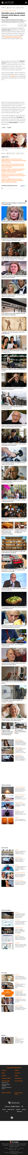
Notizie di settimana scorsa (6, 1088)
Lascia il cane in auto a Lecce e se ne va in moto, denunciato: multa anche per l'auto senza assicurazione (12, 165)
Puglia (9, 127)
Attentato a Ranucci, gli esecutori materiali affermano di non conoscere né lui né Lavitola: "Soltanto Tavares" (12, 170)
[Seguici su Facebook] (12, 1118)
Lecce (3, 127)
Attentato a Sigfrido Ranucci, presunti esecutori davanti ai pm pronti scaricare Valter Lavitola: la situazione (12, 180)
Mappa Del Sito (10, 1109)
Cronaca (4, 1070)
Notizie (16, 1102)
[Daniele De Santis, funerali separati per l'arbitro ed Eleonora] (14, 140)
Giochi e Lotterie (6, 1078)
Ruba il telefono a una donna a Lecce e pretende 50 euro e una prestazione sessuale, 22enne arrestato (13, 160)
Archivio (24, 1109)
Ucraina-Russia (19, 1081)
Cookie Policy (21, 1148)
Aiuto (18, 1149)
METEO (16, 982)
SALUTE (16, 865)
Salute (16, 1075)
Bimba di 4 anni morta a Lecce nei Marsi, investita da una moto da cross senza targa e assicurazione (13, 175)
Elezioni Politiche (6, 1092)
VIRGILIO (6, 1143)
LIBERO (3, 1143)
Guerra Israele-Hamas (19, 1093)
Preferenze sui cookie (12, 1149)
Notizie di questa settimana (6, 1085)
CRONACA (7, 10)
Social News (18, 1078)
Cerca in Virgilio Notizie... (13, 1106)
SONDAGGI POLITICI (19, 927)
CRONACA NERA (13, 10)
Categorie (18, 1109)
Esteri (3, 1073)
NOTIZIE (9, 2)
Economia (17, 1073)
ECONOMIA (17, 920)
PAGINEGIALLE (11, 1143)
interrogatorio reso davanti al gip (13, 37)
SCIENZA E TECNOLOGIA (20, 787)
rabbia (13, 76)
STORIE (16, 849)
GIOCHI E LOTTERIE (19, 990)
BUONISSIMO (11, 1146)
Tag (7, 1111)
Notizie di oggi (5, 1081)
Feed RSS (4, 1109)
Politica (17, 1070)
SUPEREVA (17, 1146)
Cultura (4, 1075)
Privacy (16, 1148)
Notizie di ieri (5, 1082)
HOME (2, 10)
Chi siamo (6, 1148)
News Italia (19, 1111)
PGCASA (24, 1143)
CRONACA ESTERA (18, 802)
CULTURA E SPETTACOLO (20, 794)
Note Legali (11, 1148)
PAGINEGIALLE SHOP (19, 1143)
